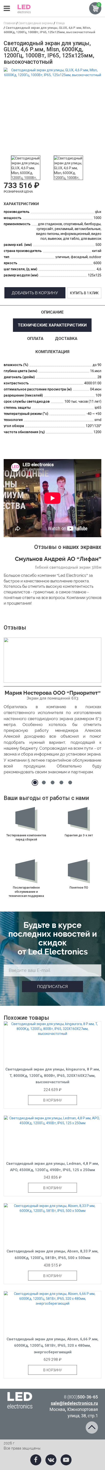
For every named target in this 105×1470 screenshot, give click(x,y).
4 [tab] (61, 782)
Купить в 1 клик (84, 293)
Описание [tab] (52, 312)
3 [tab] (52, 782)
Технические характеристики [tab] (52, 325)
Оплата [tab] (35, 338)
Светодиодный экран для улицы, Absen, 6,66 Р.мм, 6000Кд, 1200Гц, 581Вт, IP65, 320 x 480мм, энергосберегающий (52, 1345)
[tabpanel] (52, 707)
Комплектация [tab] (52, 351)
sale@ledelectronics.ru (74, 1403)
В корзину (52, 1100)
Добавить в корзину (35, 292)
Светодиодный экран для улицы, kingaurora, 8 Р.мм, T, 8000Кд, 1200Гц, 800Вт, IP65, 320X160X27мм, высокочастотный (52, 1075)
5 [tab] (70, 782)
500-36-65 (81, 1396)
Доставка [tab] (66, 338)
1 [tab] (35, 782)
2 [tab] (44, 782)
